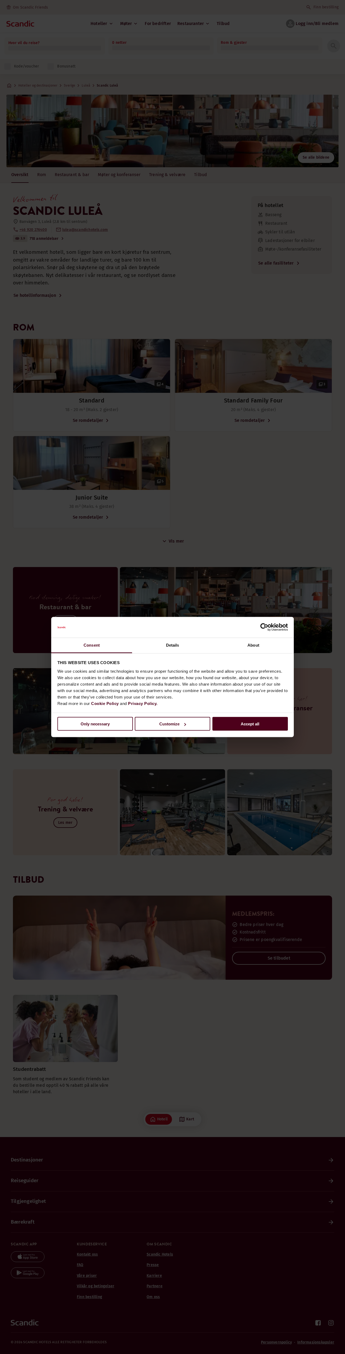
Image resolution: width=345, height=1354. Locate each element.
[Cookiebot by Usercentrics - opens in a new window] (264, 627)
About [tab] (253, 645)
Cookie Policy (105, 703)
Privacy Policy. (143, 703)
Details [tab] (172, 645)
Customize (169, 724)
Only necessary (95, 724)
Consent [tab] (92, 645)
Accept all (250, 724)
